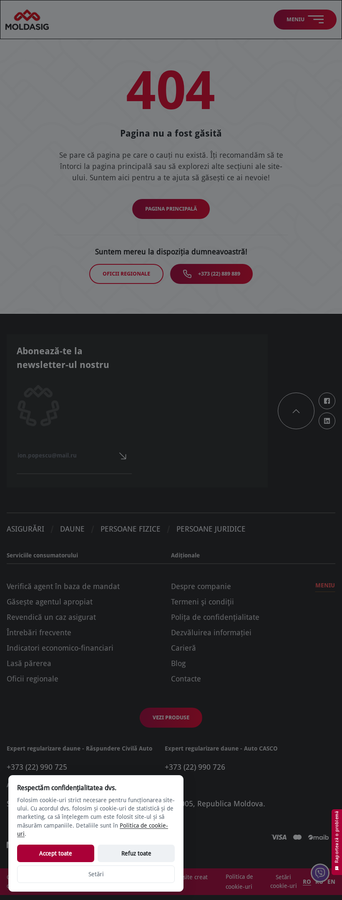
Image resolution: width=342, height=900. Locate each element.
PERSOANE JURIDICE (211, 529)
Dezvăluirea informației (211, 632)
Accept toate (55, 853)
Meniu (325, 585)
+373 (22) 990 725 (37, 767)
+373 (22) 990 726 (195, 767)
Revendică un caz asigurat (51, 617)
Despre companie (201, 586)
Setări (96, 874)
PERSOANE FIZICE (131, 529)
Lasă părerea (29, 663)
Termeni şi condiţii (202, 601)
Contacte (186, 678)
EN (331, 881)
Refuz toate (136, 853)
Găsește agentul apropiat (50, 601)
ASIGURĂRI (25, 529)
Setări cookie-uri (283, 881)
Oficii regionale (126, 274)
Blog (178, 663)
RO (307, 881)
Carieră (183, 648)
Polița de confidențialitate (215, 617)
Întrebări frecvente (39, 632)
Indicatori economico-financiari (60, 648)
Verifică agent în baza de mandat (63, 586)
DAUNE (72, 529)
